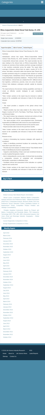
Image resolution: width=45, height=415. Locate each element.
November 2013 (8, 312)
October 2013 (7, 315)
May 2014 (6, 296)
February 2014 (7, 304)
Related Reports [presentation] (27, 48)
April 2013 (6, 326)
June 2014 (6, 293)
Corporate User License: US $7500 (11, 41)
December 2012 (8, 332)
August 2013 (7, 321)
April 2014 (6, 299)
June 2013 (6, 323)
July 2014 (6, 290)
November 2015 (8, 246)
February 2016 (7, 238)
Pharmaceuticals (12, 25)
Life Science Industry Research (15, 350)
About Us (11, 353)
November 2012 (8, 334)
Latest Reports (33, 353)
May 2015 (6, 263)
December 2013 (8, 310)
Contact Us (13, 356)
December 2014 (8, 277)
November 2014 (8, 279)
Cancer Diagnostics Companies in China (15, 221)
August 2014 (7, 288)
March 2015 (6, 268)
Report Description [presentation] (6, 48)
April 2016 (6, 233)
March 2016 (6, 235)
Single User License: (11, 38)
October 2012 (7, 337)
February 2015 (7, 271)
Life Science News (21, 353)
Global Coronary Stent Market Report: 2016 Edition (18, 195)
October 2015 (7, 249)
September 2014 (8, 285)
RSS (30, 350)
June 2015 (6, 260)
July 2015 (6, 257)
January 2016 (7, 241)
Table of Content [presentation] (17, 48)
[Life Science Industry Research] (21, 7)
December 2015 (8, 244)
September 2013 (8, 318)
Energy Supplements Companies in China (15, 223)
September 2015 (8, 252)
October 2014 (7, 282)
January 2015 (7, 274)
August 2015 (7, 255)
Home (4, 353)
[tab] (6, 47)
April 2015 (6, 266)
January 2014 (7, 307)
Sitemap (5, 356)
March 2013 (6, 329)
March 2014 (6, 301)
